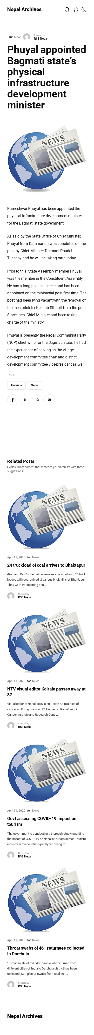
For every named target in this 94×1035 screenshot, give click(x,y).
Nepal (34, 385)
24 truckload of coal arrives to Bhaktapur (46, 565)
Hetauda (16, 385)
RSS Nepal (40, 38)
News (17, 37)
